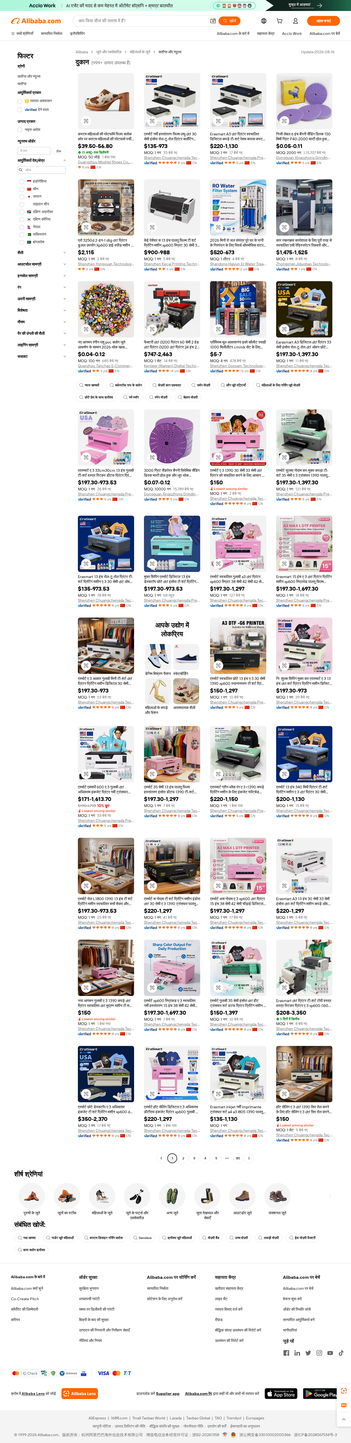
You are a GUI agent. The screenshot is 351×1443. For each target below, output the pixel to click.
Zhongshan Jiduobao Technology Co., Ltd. (304, 264)
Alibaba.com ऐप (198, 1393)
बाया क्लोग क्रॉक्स (34, 1250)
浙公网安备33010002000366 (265, 1435)
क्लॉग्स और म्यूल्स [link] (169, 52)
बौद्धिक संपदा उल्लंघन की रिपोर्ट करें (238, 1330)
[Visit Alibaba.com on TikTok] (341, 1353)
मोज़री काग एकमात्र (169, 385)
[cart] (280, 21)
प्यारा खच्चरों (92, 385)
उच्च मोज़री (241, 1238)
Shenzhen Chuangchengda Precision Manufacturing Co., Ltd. (238, 157)
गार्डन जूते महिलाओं (63, 1238)
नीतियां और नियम (90, 1340)
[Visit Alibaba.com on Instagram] (319, 1353)
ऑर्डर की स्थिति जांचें (297, 1309)
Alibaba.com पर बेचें (298, 1288)
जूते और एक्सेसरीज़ (108, 52)
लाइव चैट (221, 1299)
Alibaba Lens (33, 1393)
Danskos (145, 1238)
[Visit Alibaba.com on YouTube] (330, 1353)
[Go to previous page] (161, 1158)
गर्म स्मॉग (134, 397)
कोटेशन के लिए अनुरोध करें (164, 1299)
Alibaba (82, 52)
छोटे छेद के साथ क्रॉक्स (99, 397)
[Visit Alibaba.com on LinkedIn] (297, 1353)
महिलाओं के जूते (140, 52)
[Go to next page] (249, 1158)
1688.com (119, 1418)
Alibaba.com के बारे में (28, 1277)
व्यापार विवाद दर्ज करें (228, 1309)
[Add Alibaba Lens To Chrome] (79, 1393)
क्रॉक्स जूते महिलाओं (180, 1238)
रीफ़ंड (219, 1320)
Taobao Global (198, 1418)
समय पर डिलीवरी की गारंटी (96, 1309)
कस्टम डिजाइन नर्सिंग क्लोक (106, 1238)
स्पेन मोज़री (161, 397)
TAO (218, 1418)
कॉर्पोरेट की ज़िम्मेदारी (24, 1309)
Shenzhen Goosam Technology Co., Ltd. (238, 366)
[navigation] (41, 605)
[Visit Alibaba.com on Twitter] (308, 1353)
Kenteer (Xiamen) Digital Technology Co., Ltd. (172, 366)
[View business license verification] (225, 1435)
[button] (213, 21)
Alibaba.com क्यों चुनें (27, 1288)
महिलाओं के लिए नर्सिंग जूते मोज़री (281, 385)
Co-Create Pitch (25, 1299)
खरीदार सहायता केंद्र (229, 1288)
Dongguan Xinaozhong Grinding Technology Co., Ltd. (304, 157)
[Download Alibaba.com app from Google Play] (321, 1393)
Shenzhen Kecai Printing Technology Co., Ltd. (172, 264)
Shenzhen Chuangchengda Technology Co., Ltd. (172, 157)
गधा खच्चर (29, 1238)
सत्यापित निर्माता (157, 1288)
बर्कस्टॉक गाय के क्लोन (128, 385)
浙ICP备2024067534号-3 (315, 1435)
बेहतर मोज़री (190, 397)
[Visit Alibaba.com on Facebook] (286, 1353)
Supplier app (168, 1393)
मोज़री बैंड (213, 1238)
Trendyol (234, 1418)
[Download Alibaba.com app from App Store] (281, 1393)
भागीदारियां (290, 1330)
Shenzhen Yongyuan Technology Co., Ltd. (106, 264)
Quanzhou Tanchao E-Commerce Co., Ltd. (106, 366)
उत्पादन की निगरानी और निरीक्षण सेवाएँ (104, 1330)
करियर (15, 1320)
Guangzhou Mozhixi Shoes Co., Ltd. (106, 162)
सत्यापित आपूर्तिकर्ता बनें (299, 1320)
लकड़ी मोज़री (271, 1238)
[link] (344, 1391)
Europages (255, 1418)
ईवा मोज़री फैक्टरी (305, 1238)
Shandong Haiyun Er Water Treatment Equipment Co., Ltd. (238, 264)
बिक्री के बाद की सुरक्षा (94, 1320)
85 (238, 1158)
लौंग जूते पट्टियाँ (236, 385)
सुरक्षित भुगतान (89, 1288)
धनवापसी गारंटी (89, 1299)
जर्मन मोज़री (203, 385)
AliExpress (97, 1418)
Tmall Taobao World (148, 1418)
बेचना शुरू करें (292, 1299)
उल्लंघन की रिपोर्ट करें (229, 1340)
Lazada (176, 1418)
